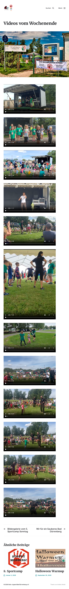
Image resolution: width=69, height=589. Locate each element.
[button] (49, 8)
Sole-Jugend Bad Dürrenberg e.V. (19, 584)
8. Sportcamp (13, 571)
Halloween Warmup (49, 571)
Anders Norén (61, 584)
